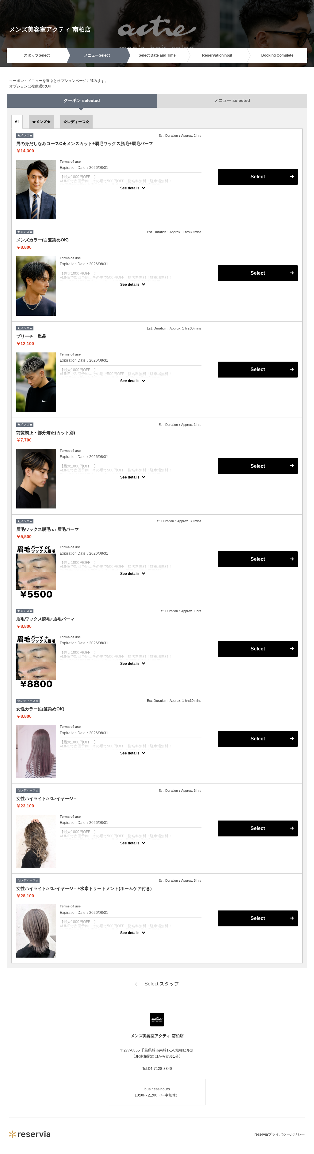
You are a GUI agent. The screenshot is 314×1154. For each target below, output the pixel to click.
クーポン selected (82, 100)
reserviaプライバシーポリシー (280, 1134)
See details (130, 188)
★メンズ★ (41, 122)
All (17, 122)
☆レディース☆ (76, 122)
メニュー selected (232, 100)
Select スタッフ (161, 983)
